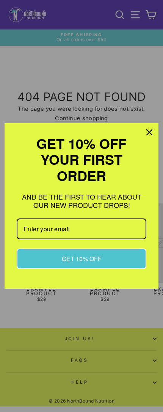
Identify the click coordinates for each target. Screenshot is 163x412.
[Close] (149, 132)
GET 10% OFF (82, 258)
